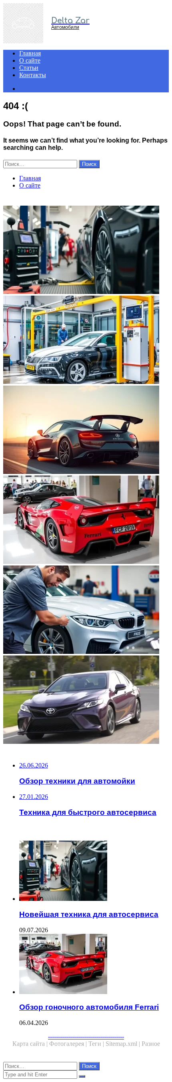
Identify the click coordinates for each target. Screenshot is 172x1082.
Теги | (97, 1043)
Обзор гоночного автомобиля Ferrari (89, 1007)
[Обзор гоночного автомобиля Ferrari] (86, 520)
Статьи (28, 67)
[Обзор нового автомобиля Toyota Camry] (86, 700)
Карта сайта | (30, 1043)
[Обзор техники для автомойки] (86, 341)
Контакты (32, 74)
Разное (151, 1043)
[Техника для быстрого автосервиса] (86, 610)
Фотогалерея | (68, 1043)
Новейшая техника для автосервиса (88, 914)
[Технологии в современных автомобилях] (86, 431)
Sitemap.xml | (124, 1043)
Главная (30, 53)
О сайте (29, 60)
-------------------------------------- (86, 1036)
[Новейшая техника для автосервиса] (86, 251)
